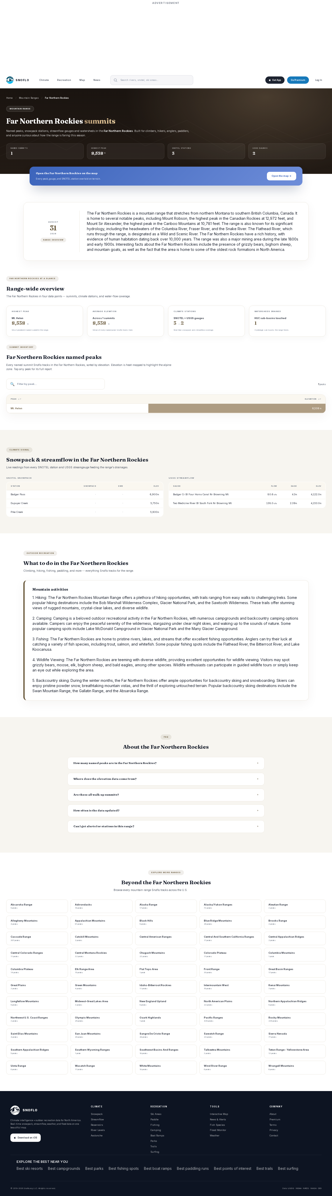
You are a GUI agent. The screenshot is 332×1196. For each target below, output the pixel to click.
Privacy (273, 1130)
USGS (291, 1188)
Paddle (154, 1119)
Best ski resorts (30, 1168)
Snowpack (96, 1114)
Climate (44, 80)
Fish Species (217, 1124)
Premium (274, 1119)
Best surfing (288, 1168)
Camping (155, 1130)
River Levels (98, 1130)
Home (9, 98)
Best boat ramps (158, 1168)
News (96, 80)
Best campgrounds (64, 1168)
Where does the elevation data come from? (105, 779)
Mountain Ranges (29, 98)
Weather (214, 1135)
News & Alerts (218, 1119)
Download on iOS (27, 1137)
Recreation (64, 80)
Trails (153, 1146)
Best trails (265, 1168)
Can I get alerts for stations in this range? (103, 826)
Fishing (155, 1124)
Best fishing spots (124, 1168)
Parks (153, 1141)
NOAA (298, 1188)
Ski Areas (155, 1114)
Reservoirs (97, 1124)
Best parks (94, 1168)
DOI (320, 1188)
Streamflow (97, 1119)
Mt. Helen (16, 408)
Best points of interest (232, 1168)
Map (82, 80)
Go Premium (298, 80)
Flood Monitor (218, 1130)
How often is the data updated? (96, 810)
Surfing (154, 1151)
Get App (276, 80)
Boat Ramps (157, 1135)
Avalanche (96, 1135)
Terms (272, 1124)
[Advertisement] (166, 38)
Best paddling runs (193, 1168)
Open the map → (282, 175)
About (272, 1114)
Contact (273, 1135)
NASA (313, 1188)
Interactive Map (219, 1114)
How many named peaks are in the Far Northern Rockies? (115, 763)
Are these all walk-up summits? (96, 794)
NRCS (306, 1188)
